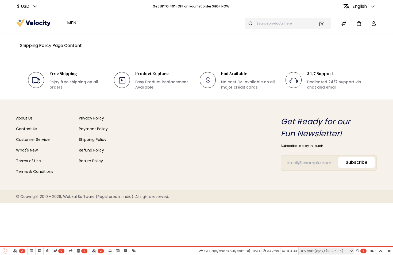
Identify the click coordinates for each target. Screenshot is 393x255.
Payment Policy (93, 129)
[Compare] (344, 24)
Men (71, 23)
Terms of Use (28, 161)
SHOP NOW (220, 6)
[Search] (323, 23)
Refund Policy (91, 150)
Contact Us (26, 129)
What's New (27, 150)
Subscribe (356, 162)
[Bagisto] (33, 23)
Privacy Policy (91, 118)
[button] (27, 6)
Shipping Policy (92, 139)
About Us (24, 118)
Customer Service (33, 139)
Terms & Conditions (34, 171)
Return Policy (91, 161)
